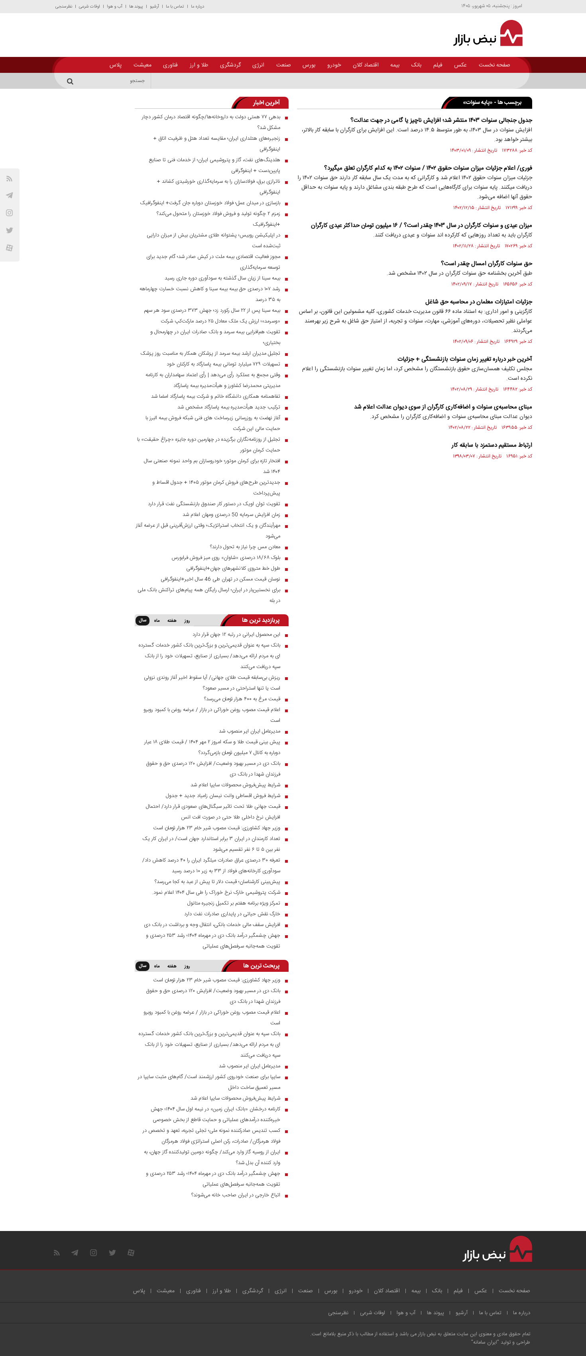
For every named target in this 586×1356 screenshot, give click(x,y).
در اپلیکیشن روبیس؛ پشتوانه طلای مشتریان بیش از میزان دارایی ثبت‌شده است (213, 240)
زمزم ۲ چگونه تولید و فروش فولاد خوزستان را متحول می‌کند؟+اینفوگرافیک (218, 219)
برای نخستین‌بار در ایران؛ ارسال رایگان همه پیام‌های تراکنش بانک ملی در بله (209, 595)
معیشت (142, 65)
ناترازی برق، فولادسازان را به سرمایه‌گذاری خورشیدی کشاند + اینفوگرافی (218, 187)
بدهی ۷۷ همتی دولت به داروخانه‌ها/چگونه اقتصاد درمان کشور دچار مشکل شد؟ (211, 122)
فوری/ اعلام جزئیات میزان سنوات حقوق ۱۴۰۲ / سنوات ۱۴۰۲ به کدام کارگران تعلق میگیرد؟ (428, 168)
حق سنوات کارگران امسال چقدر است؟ (486, 264)
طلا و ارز (199, 65)
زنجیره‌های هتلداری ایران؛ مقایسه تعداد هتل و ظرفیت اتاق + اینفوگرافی (216, 144)
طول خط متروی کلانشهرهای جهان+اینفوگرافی (233, 568)
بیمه (394, 65)
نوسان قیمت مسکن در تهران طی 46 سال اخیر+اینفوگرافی (220, 579)
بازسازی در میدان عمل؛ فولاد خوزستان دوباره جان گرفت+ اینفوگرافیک (210, 203)
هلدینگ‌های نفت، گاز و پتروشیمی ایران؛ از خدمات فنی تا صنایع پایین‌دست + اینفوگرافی (214, 165)
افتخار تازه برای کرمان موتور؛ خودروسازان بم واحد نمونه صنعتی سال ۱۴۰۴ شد (212, 466)
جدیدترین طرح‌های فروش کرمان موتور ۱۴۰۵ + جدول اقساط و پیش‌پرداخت (216, 488)
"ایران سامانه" (485, 1342)
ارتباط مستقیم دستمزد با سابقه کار (492, 445)
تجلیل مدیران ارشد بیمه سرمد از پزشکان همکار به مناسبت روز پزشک (210, 353)
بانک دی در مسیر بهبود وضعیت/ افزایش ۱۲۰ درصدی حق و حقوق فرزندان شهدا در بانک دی (213, 769)
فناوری (170, 65)
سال (142, 620)
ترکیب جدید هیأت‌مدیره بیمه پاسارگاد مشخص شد (228, 407)
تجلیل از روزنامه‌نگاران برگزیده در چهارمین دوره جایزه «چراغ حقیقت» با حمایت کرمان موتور (208, 445)
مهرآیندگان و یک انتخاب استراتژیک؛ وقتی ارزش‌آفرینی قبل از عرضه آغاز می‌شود (208, 531)
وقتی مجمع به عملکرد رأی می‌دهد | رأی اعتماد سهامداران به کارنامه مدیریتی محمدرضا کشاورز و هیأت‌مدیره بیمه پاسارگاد (213, 380)
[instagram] (9, 213)
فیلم (437, 65)
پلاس (116, 65)
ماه (156, 621)
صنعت (283, 65)
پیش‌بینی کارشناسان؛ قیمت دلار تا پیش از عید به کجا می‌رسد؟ (217, 881)
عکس (460, 65)
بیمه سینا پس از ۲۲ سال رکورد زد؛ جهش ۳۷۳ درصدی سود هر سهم (212, 310)
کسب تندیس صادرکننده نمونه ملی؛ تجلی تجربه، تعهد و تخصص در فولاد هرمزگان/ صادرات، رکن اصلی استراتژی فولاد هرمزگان (211, 1136)
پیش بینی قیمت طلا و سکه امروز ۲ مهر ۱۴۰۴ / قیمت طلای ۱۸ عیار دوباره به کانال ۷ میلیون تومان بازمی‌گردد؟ (212, 747)
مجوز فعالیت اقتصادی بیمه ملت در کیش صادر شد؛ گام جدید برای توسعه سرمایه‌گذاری (213, 262)
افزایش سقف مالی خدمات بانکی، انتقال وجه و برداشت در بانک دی (212, 924)
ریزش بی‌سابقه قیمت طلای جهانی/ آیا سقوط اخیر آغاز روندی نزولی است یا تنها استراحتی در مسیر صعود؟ (212, 683)
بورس (309, 65)
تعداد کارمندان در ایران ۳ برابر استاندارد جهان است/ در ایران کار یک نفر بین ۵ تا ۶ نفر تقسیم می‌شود (211, 844)
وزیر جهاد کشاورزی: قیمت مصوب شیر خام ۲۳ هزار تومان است (216, 828)
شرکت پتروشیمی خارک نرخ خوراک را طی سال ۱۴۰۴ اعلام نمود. (216, 892)
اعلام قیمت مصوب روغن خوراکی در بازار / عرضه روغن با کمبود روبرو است (212, 715)
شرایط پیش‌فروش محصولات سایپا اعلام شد (235, 785)
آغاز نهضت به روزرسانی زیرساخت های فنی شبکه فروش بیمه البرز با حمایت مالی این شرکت (213, 423)
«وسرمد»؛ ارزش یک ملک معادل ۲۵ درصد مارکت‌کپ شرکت (220, 321)
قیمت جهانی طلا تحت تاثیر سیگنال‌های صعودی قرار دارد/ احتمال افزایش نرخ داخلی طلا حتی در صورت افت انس (213, 812)
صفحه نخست (494, 65)
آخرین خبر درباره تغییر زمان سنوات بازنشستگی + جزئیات (464, 359)
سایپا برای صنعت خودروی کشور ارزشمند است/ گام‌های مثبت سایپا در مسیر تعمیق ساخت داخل (209, 1082)
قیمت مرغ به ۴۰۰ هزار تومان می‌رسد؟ (242, 699)
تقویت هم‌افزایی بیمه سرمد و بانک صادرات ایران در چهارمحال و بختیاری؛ (215, 337)
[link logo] (483, 33)
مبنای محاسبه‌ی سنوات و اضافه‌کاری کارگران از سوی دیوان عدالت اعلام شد (443, 407)
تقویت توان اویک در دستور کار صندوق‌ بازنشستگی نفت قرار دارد (214, 504)
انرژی (258, 65)
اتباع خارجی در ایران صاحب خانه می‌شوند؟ (235, 1195)
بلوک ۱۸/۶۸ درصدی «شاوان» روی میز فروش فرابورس (226, 557)
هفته (172, 621)
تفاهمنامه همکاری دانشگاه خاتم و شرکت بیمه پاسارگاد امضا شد (215, 396)
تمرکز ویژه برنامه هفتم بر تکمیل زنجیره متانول (233, 903)
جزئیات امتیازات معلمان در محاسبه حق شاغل (478, 302)
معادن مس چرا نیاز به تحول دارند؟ (245, 547)
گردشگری (230, 65)
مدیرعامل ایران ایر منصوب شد (249, 731)
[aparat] (9, 248)
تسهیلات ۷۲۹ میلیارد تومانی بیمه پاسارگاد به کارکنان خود (223, 364)
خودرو (334, 65)
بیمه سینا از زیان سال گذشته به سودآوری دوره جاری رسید (222, 278)
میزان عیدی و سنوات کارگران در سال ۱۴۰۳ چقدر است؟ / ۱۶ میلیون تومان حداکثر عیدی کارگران (421, 226)
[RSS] (9, 179)
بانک (416, 65)
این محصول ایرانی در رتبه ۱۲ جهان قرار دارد (236, 634)
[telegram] (9, 195)
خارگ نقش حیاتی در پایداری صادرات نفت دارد (232, 914)
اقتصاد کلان (366, 65)
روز (187, 621)
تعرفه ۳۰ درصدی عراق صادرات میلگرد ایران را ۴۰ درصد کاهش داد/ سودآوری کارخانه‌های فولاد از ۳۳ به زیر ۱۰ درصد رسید (211, 865)
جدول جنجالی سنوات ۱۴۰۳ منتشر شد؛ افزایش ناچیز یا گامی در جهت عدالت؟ (441, 120)
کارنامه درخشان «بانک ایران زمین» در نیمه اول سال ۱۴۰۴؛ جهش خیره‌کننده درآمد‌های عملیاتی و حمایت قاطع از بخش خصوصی (215, 1114)
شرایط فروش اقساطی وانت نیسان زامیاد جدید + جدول (223, 795)
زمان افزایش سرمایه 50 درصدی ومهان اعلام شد (231, 514)
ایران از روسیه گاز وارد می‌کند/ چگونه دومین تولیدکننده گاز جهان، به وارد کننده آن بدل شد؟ (212, 1157)
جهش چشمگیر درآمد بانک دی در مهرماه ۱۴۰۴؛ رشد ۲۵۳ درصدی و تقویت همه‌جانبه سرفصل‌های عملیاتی (213, 941)
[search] (71, 81)
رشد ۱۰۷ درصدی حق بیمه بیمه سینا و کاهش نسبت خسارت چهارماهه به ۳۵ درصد (210, 294)
